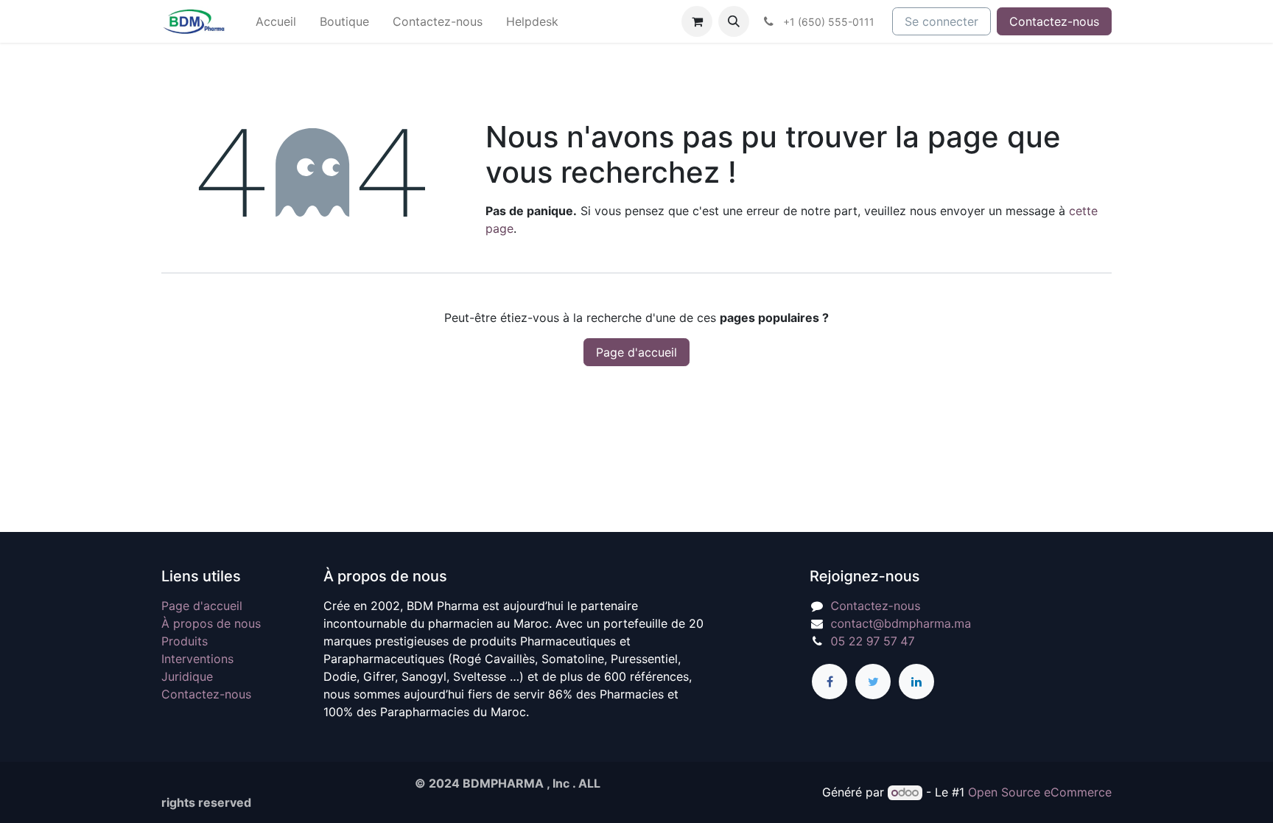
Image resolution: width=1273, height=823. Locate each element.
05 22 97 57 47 (873, 641)
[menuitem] (276, 21)
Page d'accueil (636, 352)
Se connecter (941, 21)
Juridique (187, 676)
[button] (733, 21)
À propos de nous (211, 623)
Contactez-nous (1054, 21)
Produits (184, 641)
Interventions (197, 658)
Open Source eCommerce (1040, 792)
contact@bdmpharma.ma (901, 623)
